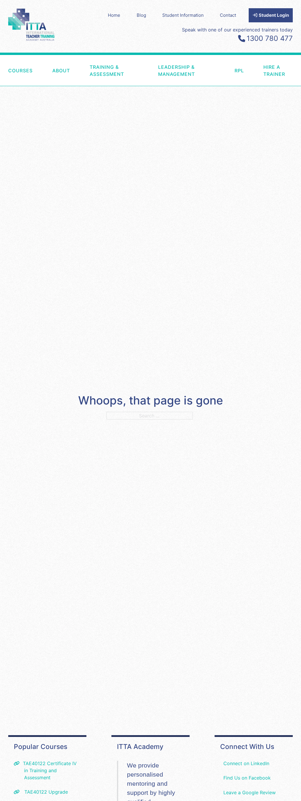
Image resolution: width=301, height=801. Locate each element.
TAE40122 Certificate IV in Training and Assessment (50, 770)
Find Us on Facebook (247, 778)
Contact (228, 15)
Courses (20, 70)
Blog (141, 15)
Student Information (183, 15)
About (61, 70)
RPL (239, 70)
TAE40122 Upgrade (45, 792)
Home (114, 15)
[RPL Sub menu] (251, 70)
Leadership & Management (176, 70)
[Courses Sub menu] (40, 70)
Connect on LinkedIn (246, 763)
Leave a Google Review (249, 792)
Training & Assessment (107, 70)
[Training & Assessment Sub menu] (145, 70)
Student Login (273, 15)
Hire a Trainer (274, 70)
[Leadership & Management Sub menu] (222, 70)
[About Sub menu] (77, 70)
